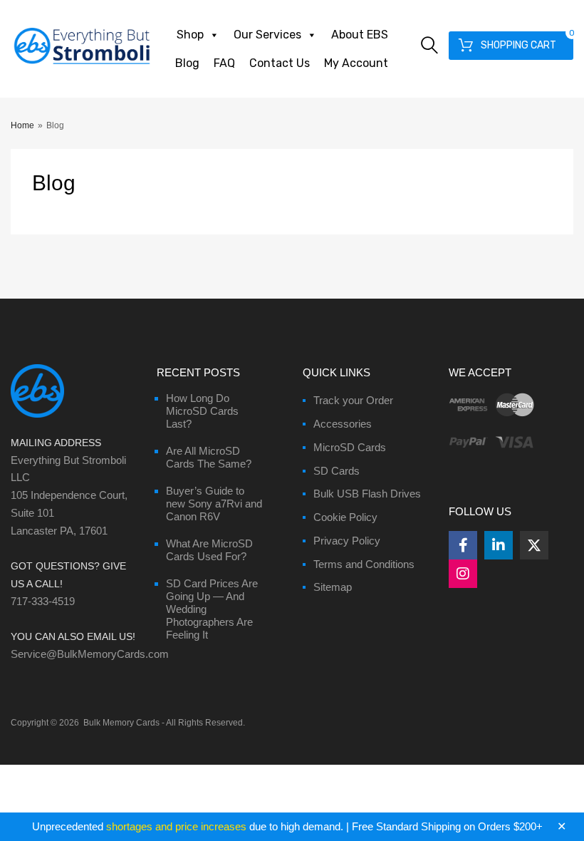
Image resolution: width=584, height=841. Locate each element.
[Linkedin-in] (498, 545)
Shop (190, 34)
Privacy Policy (346, 541)
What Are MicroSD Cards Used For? (209, 549)
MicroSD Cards (349, 447)
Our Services (267, 34)
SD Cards (336, 471)
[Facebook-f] (463, 545)
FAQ (224, 63)
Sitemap (332, 587)
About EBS (359, 34)
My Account (356, 63)
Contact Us (279, 63)
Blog (187, 63)
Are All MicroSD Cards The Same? (208, 457)
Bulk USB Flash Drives (367, 493)
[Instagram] (463, 573)
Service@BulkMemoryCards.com (90, 654)
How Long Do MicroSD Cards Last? (202, 411)
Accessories (342, 424)
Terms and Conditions (363, 564)
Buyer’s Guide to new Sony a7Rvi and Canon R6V (214, 503)
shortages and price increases (176, 826)
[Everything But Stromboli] (82, 65)
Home (22, 125)
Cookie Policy (345, 517)
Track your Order (353, 400)
